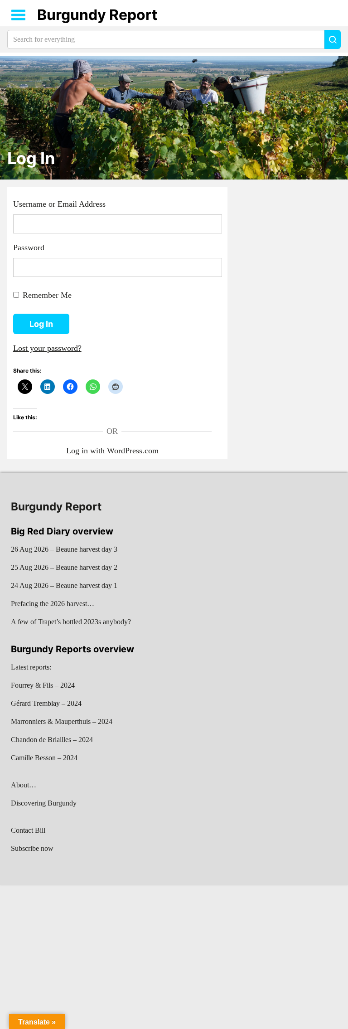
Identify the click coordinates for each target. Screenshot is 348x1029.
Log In (31, 158)
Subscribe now (32, 848)
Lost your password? (47, 348)
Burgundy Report (97, 15)
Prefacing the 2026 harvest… (52, 603)
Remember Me (47, 295)
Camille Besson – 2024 (44, 758)
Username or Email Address (59, 204)
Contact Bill (28, 830)
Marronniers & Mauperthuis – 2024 (61, 721)
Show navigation (18, 15)
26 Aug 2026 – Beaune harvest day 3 (64, 549)
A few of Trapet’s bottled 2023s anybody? (71, 622)
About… (23, 785)
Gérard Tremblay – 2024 (46, 703)
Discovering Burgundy (44, 803)
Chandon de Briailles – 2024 (52, 739)
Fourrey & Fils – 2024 (43, 685)
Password (28, 247)
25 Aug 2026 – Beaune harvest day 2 (64, 567)
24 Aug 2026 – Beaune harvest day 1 (64, 585)
